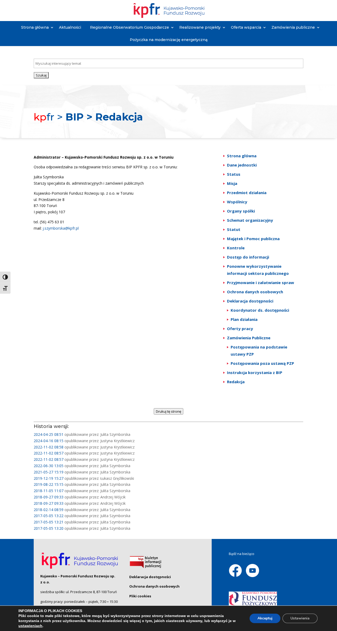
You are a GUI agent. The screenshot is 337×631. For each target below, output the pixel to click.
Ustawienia (300, 618)
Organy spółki (241, 211)
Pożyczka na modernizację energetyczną (168, 39)
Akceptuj (264, 618)
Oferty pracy (240, 328)
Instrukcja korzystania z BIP (254, 372)
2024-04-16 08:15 (48, 440)
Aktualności (70, 27)
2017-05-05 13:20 (48, 528)
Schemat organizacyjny (250, 220)
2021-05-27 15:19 (48, 472)
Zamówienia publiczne (293, 27)
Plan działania (244, 319)
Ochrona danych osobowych (255, 291)
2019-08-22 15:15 (48, 484)
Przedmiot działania (246, 192)
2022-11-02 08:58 (48, 447)
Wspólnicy (237, 201)
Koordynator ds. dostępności (260, 310)
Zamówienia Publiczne (248, 337)
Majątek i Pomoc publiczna (253, 238)
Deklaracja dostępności (250, 301)
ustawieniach (30, 626)
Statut (233, 229)
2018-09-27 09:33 (48, 496)
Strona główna (35, 27)
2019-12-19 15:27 (48, 478)
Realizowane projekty (200, 27)
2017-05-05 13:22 (48, 515)
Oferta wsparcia (246, 27)
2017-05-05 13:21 (48, 521)
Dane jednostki (242, 165)
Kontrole (236, 247)
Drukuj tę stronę (168, 411)
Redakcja (236, 381)
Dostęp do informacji (248, 257)
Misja (232, 183)
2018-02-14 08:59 (48, 509)
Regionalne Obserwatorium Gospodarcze (129, 27)
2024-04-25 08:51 (48, 434)
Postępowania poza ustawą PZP (262, 363)
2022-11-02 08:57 (48, 453)
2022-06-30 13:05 (48, 465)
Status (233, 174)
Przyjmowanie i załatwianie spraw (260, 282)
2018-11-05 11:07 (48, 490)
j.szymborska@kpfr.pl (61, 228)
